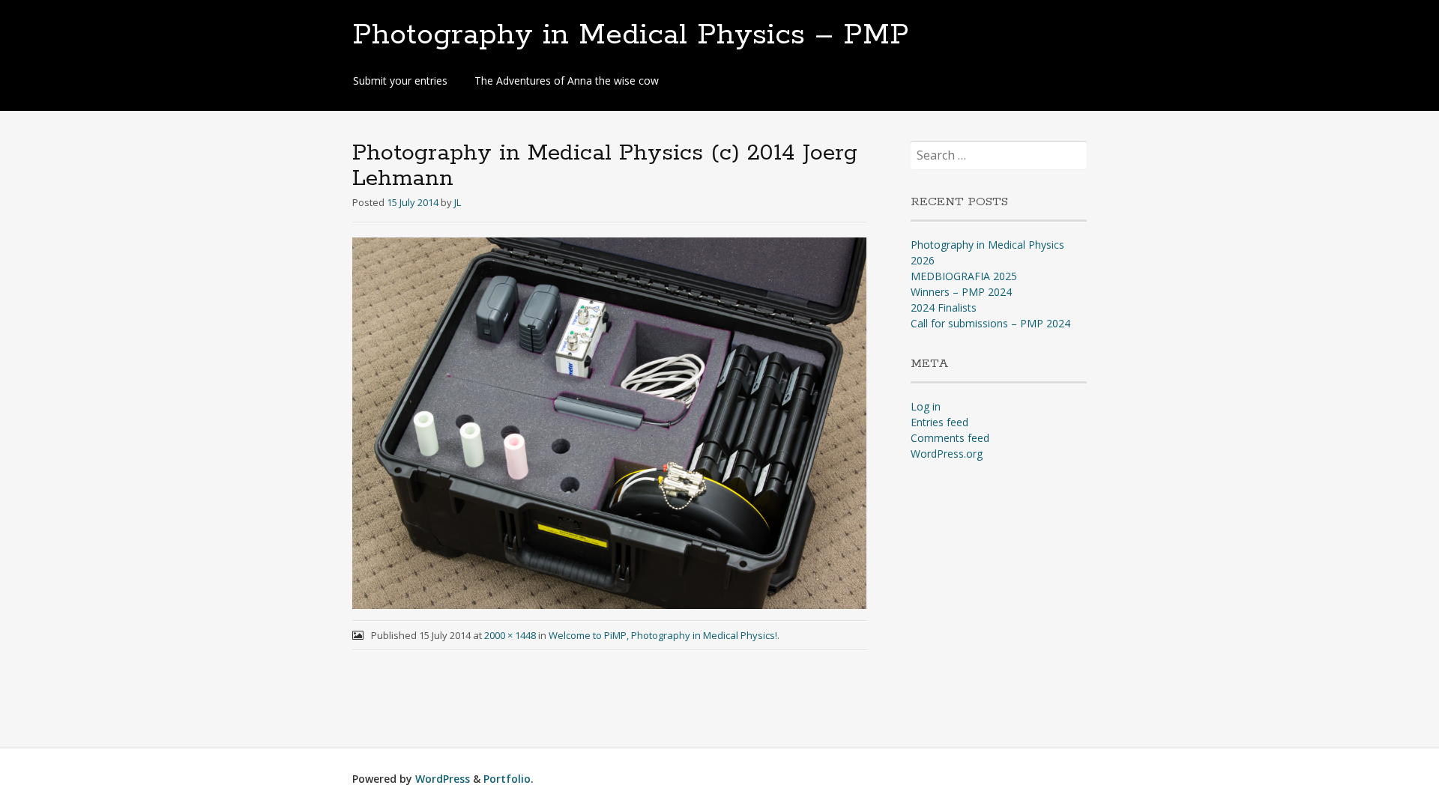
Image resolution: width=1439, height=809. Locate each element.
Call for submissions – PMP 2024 (990, 323)
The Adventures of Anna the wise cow (566, 80)
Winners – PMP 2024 (961, 292)
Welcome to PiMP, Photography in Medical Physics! (663, 635)
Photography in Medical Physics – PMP (630, 35)
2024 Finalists (944, 307)
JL (457, 202)
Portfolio (507, 779)
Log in (926, 406)
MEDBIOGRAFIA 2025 (964, 276)
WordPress (442, 779)
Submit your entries (400, 80)
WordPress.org (947, 453)
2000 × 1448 (510, 635)
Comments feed (950, 438)
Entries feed (939, 422)
